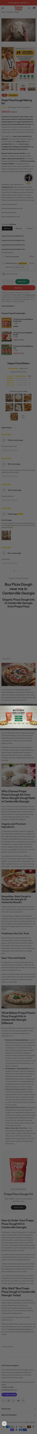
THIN (18, 718)
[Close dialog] (1, 706)
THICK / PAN (18, 720)
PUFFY (18, 716)
